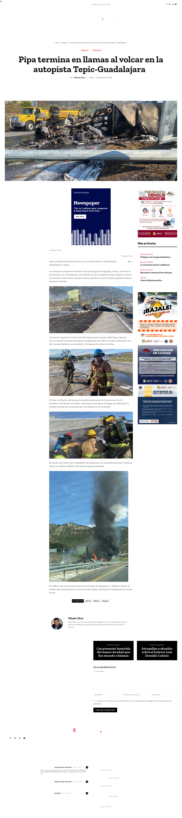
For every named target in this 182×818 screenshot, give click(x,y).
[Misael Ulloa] (58, 623)
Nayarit (65, 43)
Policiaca (97, 50)
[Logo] (110, 19)
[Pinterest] (90, 87)
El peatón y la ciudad (52, 789)
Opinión (143, 277)
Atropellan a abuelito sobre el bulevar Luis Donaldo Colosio (157, 652)
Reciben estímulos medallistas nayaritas (107, 802)
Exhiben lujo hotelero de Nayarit (108, 782)
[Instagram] (169, 4)
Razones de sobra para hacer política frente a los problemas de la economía (107, 764)
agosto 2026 (136, 768)
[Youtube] (175, 4)
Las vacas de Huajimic (53, 778)
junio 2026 (135, 775)
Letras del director (47, 767)
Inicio (57, 43)
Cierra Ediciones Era (151, 280)
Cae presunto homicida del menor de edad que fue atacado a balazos (113, 652)
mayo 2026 (135, 779)
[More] (102, 87)
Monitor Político (146, 254)
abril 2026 (135, 783)
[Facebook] (166, 4)
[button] (127, 30)
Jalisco (88, 601)
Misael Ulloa (79, 78)
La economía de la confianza (155, 264)
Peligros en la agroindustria (155, 257)
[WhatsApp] (96, 87)
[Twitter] (172, 4)
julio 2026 (135, 772)
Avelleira (57, 793)
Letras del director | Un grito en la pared (63, 763)
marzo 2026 (136, 786)
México (97, 601)
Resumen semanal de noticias (156, 272)
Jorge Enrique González (63, 767)
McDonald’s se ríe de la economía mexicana (109, 791)
